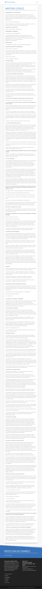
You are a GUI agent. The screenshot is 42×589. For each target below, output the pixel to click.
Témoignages (7, 577)
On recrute (7, 582)
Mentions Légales (20, 587)
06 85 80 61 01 (30, 568)
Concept (6, 575)
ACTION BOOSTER (11, 570)
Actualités (7, 578)
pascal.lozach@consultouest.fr (30, 570)
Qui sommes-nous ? (8, 573)
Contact (6, 580)
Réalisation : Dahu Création (29, 587)
